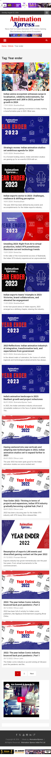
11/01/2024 (8, 303)
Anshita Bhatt (19, 105)
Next (32, 674)
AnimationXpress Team (23, 354)
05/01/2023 (8, 458)
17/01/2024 (8, 105)
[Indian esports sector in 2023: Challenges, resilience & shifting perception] (25, 178)
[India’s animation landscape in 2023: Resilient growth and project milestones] (25, 379)
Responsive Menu (46, 13)
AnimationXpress (36, 739)
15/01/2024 (8, 153)
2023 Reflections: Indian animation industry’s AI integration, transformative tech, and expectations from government (25, 348)
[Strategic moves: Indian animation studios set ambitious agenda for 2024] (25, 130)
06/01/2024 (8, 354)
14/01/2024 (8, 202)
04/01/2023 (8, 509)
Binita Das (17, 252)
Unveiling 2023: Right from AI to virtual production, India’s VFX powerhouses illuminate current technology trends (22, 247)
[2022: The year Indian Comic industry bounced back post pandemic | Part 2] (25, 585)
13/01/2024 (8, 252)
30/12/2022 (8, 608)
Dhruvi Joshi (18, 458)
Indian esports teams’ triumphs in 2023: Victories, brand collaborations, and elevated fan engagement (23, 297)
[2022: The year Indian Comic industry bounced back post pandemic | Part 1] (25, 635)
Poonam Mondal (20, 557)
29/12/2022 (8, 658)
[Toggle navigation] (5, 40)
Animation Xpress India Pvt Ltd (33, 742)
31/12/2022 (8, 557)
